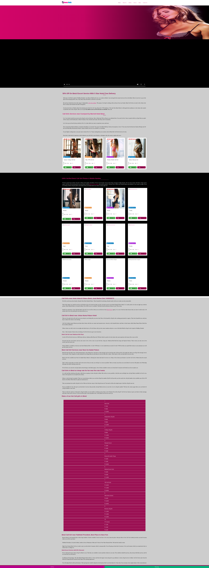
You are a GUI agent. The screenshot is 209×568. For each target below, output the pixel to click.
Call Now (52, 566)
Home (119, 2)
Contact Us (145, 2)
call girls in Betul (92, 103)
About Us (124, 2)
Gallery (130, 2)
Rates (140, 2)
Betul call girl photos (94, 184)
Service (135, 2)
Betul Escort (109, 309)
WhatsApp (157, 566)
